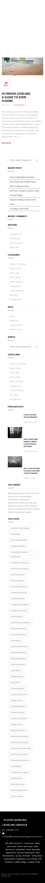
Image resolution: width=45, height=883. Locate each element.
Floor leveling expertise (20, 623)
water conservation (19, 790)
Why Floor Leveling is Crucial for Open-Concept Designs (25, 193)
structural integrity (19, 754)
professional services (20, 742)
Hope (37, 862)
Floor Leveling (15, 277)
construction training (20, 528)
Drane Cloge (14, 273)
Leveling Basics (19, 105)
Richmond (22, 853)
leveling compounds (19, 694)
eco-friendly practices (20, 563)
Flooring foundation (19, 605)
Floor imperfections (19, 587)
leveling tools (17, 724)
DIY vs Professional (19, 540)
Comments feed (16, 325)
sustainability (16, 766)
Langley (31, 862)
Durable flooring (18, 546)
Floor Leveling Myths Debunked (22, 177)
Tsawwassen (9, 859)
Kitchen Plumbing (16, 282)
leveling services (18, 712)
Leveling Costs (17, 700)
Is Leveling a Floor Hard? (19, 209)
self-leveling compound (20, 748)
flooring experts (18, 599)
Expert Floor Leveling (19, 569)
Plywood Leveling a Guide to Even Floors (16, 97)
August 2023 (14, 247)
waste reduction (17, 784)
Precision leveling (18, 730)
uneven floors (17, 778)
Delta (28, 849)
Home (23, 39)
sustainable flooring (19, 772)
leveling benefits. (18, 688)
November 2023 (16, 234)
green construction (19, 647)
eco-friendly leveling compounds (19, 554)
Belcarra (30, 853)
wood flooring (17, 796)
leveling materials (18, 706)
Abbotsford (11, 853)
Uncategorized (15, 299)
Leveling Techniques (19, 718)
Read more (6, 143)
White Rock (37, 856)
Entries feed (14, 320)
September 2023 (16, 243)
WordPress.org (15, 329)
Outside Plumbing (16, 291)
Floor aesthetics (17, 575)
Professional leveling (20, 736)
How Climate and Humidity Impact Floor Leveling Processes (23, 184)
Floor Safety (16, 641)
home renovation (18, 664)
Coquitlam (20, 849)
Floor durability (17, 581)
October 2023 (15, 238)
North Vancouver (25, 846)
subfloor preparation (20, 760)
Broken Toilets (15, 268)
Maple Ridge (20, 862)
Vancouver (29, 843)
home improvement (18, 652)
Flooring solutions (19, 611)
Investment (15, 682)
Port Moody (32, 859)
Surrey (19, 856)
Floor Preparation (18, 635)
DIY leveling (15, 534)
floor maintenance (18, 629)
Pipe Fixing (14, 295)
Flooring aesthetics (19, 593)
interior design (17, 676)
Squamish (21, 859)
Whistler (26, 856)
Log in (12, 316)
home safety (16, 670)
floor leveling (17, 617)
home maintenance (18, 658)
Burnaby (36, 849)
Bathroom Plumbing (17, 264)
